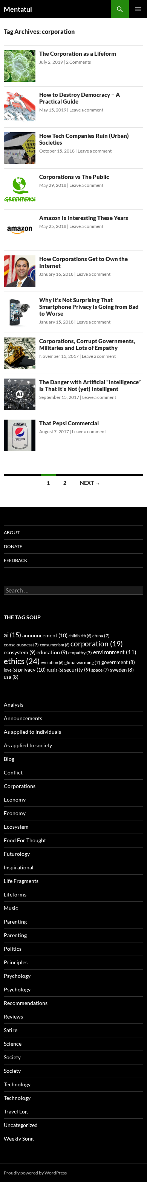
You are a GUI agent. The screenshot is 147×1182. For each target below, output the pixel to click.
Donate (13, 546)
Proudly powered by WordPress (35, 1173)
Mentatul (18, 9)
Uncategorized (21, 1125)
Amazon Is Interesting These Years (83, 217)
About (12, 532)
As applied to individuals (32, 731)
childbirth (80, 635)
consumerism (54, 644)
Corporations (19, 786)
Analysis (13, 704)
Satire (10, 1030)
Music (11, 908)
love (10, 669)
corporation (96, 643)
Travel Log (16, 1111)
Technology (17, 1084)
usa (11, 677)
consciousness (21, 644)
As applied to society (28, 745)
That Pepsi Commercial (69, 423)
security (77, 670)
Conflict (13, 772)
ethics (22, 661)
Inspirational (19, 867)
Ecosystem (16, 826)
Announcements (23, 718)
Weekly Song (19, 1138)
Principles (16, 962)
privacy (32, 669)
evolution (52, 662)
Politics (12, 948)
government (118, 662)
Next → (90, 483)
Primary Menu (138, 9)
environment (114, 652)
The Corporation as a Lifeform (77, 53)
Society (12, 1057)
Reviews (13, 1016)
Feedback (15, 560)
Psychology (17, 976)
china (101, 635)
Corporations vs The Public (74, 176)
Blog (9, 759)
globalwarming (82, 662)
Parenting (15, 921)
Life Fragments (21, 881)
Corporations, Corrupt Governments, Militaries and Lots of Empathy (87, 344)
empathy (80, 652)
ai (12, 635)
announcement (44, 635)
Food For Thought (25, 840)
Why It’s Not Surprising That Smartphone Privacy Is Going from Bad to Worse (89, 306)
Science (12, 1043)
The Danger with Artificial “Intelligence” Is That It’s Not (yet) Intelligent (90, 385)
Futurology (17, 854)
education (52, 652)
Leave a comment (86, 110)
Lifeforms (15, 894)
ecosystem (19, 652)
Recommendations (25, 1003)
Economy (15, 799)
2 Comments (78, 62)
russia (55, 669)
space (100, 669)
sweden (122, 670)
